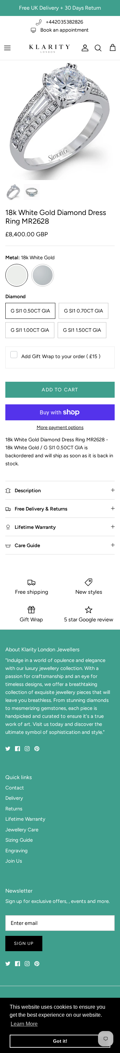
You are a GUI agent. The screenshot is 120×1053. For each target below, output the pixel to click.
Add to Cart (60, 390)
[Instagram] (27, 748)
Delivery (14, 798)
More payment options (60, 427)
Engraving (16, 851)
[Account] (83, 48)
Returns (13, 809)
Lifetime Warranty (25, 819)
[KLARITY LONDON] (49, 48)
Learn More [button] (24, 1024)
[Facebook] (17, 748)
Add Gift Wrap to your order (60, 356)
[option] (60, 120)
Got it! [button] (60, 1041)
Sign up (24, 943)
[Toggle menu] (7, 48)
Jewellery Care (21, 830)
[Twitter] (7, 748)
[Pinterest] (36, 748)
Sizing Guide (19, 840)
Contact (14, 788)
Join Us (13, 861)
